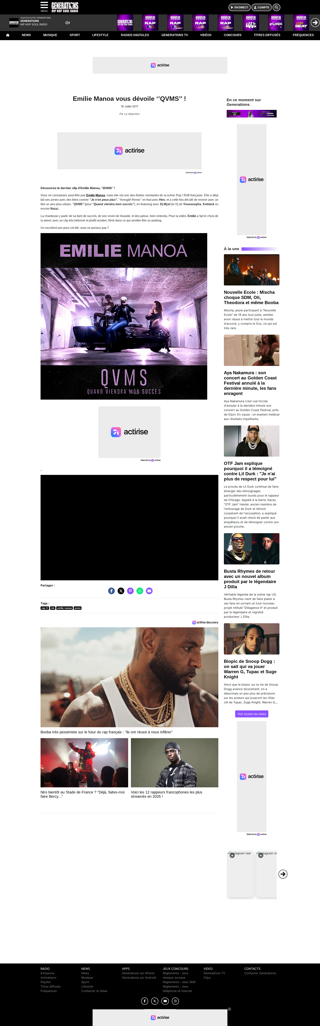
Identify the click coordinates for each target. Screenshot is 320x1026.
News (26, 35)
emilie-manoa (64, 608)
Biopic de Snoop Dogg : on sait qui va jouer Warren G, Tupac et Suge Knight (250, 669)
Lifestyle (100, 35)
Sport (75, 35)
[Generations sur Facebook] (144, 1001)
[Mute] (67, 23)
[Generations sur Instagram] (175, 1001)
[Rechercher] (276, 7)
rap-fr (44, 608)
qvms (78, 608)
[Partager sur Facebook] (110, 593)
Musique (50, 35)
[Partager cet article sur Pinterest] (129, 593)
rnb (52, 608)
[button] (241, 874)
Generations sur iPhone (138, 973)
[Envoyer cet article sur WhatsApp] (139, 593)
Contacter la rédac (94, 991)
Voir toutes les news (252, 714)
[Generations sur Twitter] (154, 1001)
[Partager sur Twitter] (120, 593)
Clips (207, 977)
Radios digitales (135, 35)
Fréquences (303, 35)
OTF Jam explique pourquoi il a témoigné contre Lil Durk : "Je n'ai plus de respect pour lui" (250, 471)
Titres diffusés (267, 35)
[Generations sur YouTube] (165, 1001)
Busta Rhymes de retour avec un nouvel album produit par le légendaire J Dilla (250, 579)
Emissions (47, 973)
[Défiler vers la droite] (283, 874)
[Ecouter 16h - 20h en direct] (252, 113)
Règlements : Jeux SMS (179, 982)
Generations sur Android (139, 977)
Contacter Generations (260, 973)
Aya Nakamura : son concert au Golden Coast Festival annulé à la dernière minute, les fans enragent (250, 383)
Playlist (46, 982)
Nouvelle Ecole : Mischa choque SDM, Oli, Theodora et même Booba (251, 297)
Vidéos (205, 35)
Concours (232, 35)
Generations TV (174, 35)
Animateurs (48, 977)
